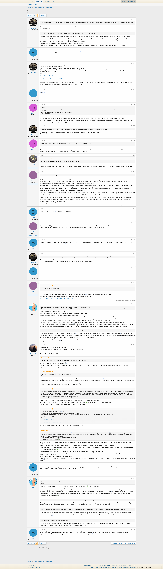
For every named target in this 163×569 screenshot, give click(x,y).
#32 (134, 239)
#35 (134, 282)
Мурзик (33, 28)
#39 (134, 478)
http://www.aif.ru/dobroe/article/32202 (51, 79)
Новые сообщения (32, 4)
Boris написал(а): (45, 358)
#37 (134, 345)
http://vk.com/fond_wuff (47, 75)
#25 (134, 104)
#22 (134, 49)
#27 (134, 140)
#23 (134, 63)
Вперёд (43, 15)
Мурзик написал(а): (46, 285)
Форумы (39, 1)
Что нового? (48, 1)
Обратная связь (87, 565)
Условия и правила (98, 565)
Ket (33, 313)
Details (134, 567)
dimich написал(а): (46, 159)
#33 (134, 253)
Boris (33, 58)
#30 (134, 208)
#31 (134, 223)
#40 (134, 529)
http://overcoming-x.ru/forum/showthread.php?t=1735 (56, 298)
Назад (30, 15)
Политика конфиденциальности (113, 565)
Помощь (125, 565)
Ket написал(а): (45, 430)
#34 (134, 268)
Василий (33, 354)
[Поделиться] (131, 19)
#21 (134, 19)
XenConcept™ (116, 567)
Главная (30, 1)
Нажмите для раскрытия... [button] (87, 423)
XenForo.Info (38, 567)
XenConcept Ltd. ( (129, 567)
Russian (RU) (32, 565)
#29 (134, 171)
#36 (134, 304)
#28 (134, 155)
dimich (33, 113)
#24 (134, 90)
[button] (53, 1)
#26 (134, 126)
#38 (134, 464)
